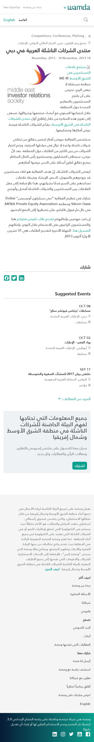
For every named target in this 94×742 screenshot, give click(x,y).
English (9, 20)
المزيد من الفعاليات (77, 398)
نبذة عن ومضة (32, 7)
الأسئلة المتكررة (80, 594)
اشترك (80, 465)
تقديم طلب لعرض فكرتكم (35, 218)
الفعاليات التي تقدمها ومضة (72, 644)
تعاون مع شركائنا (80, 678)
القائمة (23, 20)
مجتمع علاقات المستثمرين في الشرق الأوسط (78, 72)
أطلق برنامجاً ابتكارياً (79, 686)
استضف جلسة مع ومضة (75, 669)
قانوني (86, 611)
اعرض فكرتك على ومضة (75, 695)
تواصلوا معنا (11, 7)
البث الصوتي (82, 627)
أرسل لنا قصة (82, 661)
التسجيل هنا (82, 230)
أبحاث (87, 636)
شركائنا (86, 602)
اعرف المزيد (52, 569)
